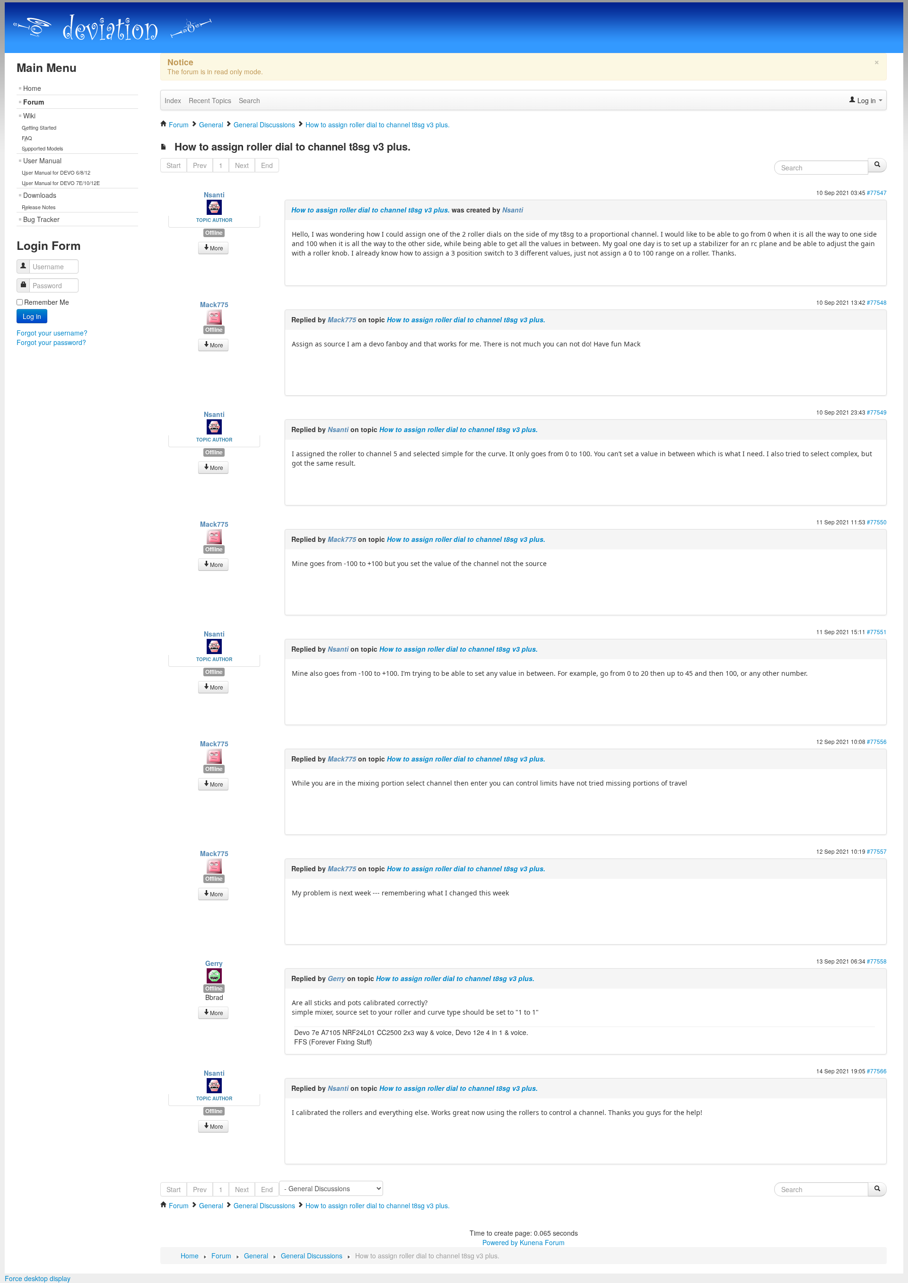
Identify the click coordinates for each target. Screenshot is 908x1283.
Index (173, 100)
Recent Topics (210, 100)
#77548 (877, 302)
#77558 (877, 961)
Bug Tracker (41, 219)
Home (32, 88)
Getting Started (39, 127)
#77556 (877, 741)
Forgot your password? (51, 342)
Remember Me (46, 302)
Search (249, 100)
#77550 (877, 522)
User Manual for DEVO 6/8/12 (56, 172)
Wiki (29, 115)
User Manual (42, 160)
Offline (214, 233)
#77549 (877, 412)
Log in (32, 316)
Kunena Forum (542, 1242)
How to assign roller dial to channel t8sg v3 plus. (370, 209)
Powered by (500, 1242)
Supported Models (42, 148)
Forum (33, 101)
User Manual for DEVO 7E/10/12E (61, 182)
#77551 (877, 632)
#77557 (877, 851)
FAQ (27, 138)
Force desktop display (37, 1278)
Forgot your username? (52, 332)
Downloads (39, 195)
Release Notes (39, 207)
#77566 (877, 1071)
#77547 (877, 192)
